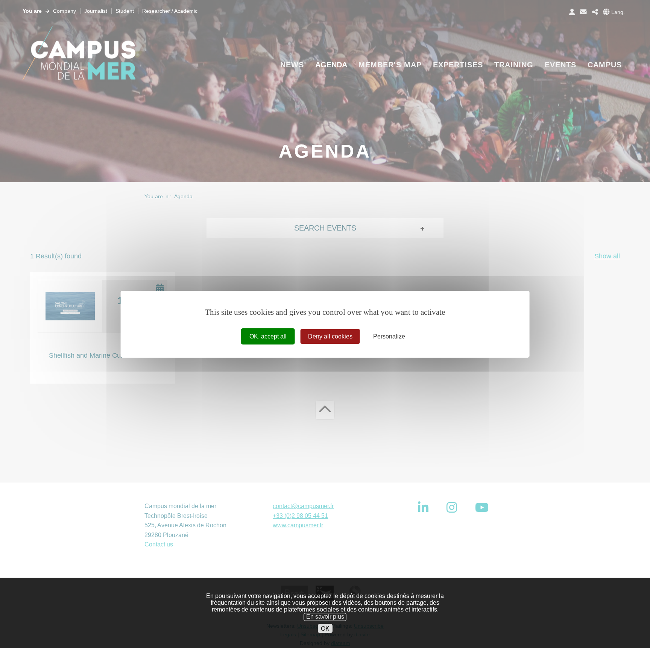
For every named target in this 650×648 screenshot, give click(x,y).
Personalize (389, 336)
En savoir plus (325, 616)
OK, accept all (268, 336)
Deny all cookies (330, 336)
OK (325, 628)
